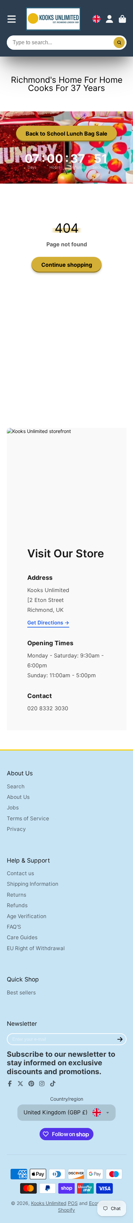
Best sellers (21, 992)
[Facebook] (10, 1084)
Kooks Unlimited (48, 1203)
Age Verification (26, 916)
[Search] (119, 42)
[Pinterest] (31, 1084)
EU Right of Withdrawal (36, 948)
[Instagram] (42, 1084)
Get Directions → (48, 622)
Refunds (17, 905)
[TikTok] (53, 1084)
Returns (16, 895)
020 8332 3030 (47, 708)
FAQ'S (14, 927)
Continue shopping (66, 264)
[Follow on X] (20, 1084)
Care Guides (22, 937)
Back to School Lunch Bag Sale (66, 133)
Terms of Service (28, 818)
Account (109, 19)
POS (73, 1203)
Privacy (16, 829)
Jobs (13, 807)
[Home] (53, 19)
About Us (18, 797)
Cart (122, 19)
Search (16, 786)
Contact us (20, 873)
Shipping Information (32, 884)
